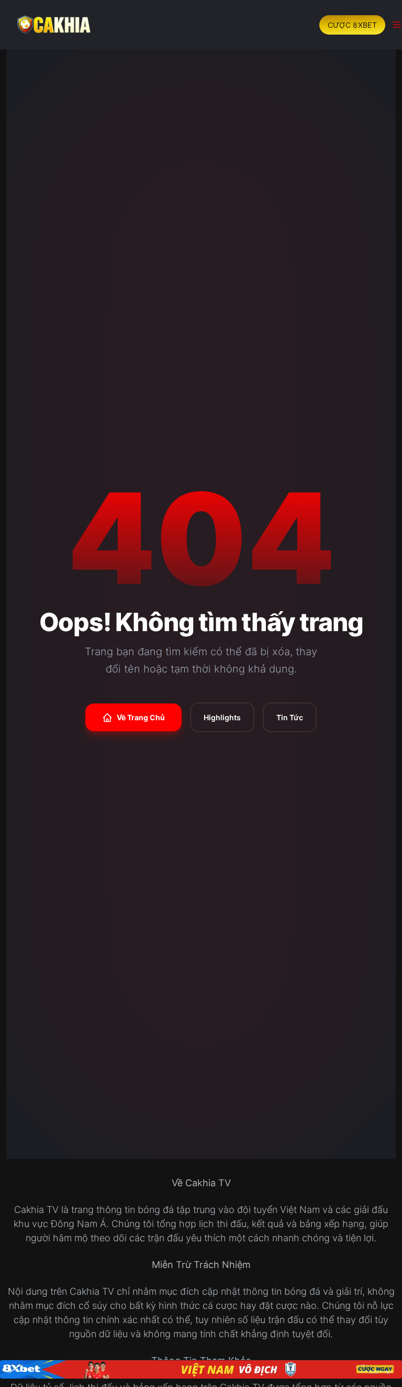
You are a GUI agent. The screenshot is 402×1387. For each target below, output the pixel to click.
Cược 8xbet (352, 24)
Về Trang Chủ (141, 717)
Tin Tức (289, 717)
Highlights (222, 717)
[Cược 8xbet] (201, 1369)
